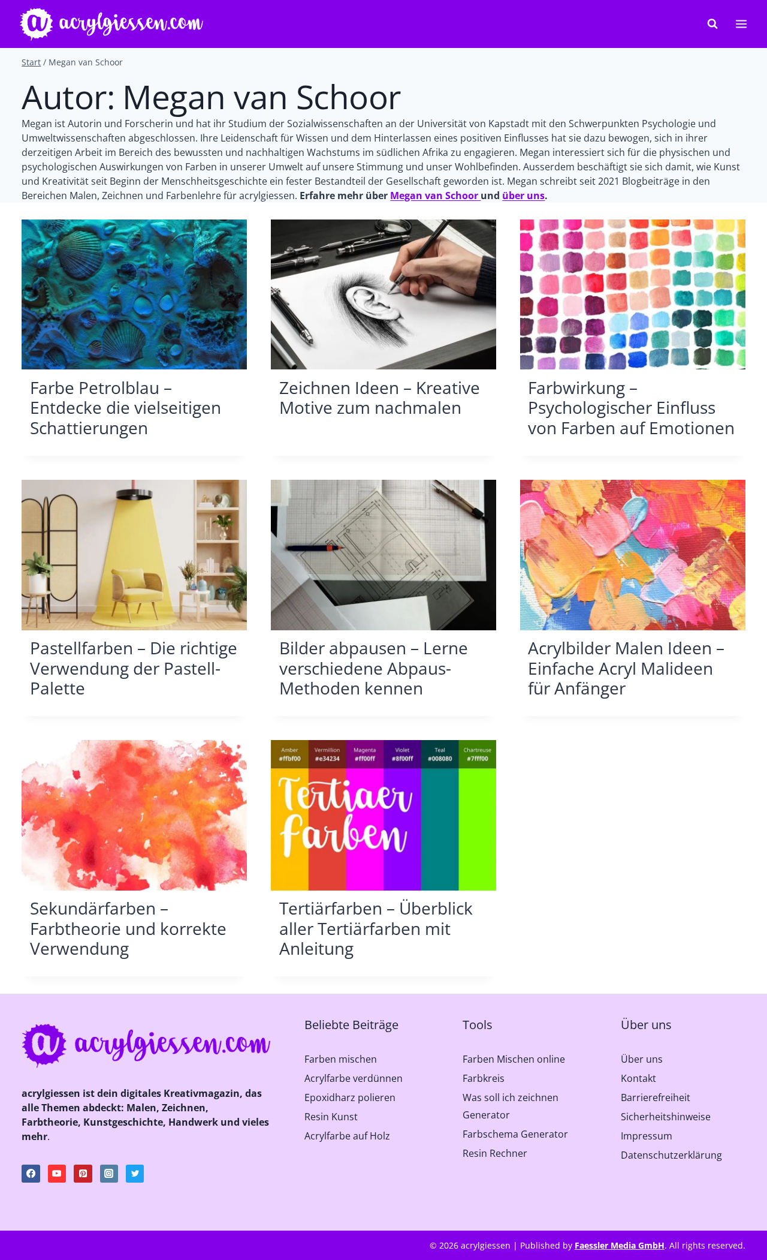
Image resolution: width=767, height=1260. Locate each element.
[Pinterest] (83, 1174)
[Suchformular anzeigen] (712, 24)
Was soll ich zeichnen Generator (510, 1106)
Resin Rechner (495, 1153)
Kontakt (638, 1078)
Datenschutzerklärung (671, 1155)
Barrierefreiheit (655, 1097)
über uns (523, 195)
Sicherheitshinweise (666, 1116)
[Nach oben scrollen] (741, 1226)
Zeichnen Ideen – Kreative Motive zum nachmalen (379, 397)
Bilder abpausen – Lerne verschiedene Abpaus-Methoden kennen (373, 667)
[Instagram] (109, 1174)
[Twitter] (135, 1174)
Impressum (646, 1135)
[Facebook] (31, 1174)
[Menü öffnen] (741, 24)
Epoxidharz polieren (349, 1097)
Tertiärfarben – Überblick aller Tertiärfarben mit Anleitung (376, 928)
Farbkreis (484, 1078)
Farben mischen (340, 1059)
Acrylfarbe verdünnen (353, 1078)
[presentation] (134, 294)
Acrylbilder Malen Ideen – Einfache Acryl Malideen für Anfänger (626, 667)
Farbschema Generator (515, 1134)
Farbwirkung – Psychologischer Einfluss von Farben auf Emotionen (631, 407)
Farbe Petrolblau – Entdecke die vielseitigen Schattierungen (125, 407)
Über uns (642, 1059)
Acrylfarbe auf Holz (347, 1135)
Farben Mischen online (514, 1059)
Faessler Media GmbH (620, 1245)
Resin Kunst (331, 1116)
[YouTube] (57, 1174)
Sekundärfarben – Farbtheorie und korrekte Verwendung (128, 928)
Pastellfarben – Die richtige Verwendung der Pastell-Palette (133, 667)
